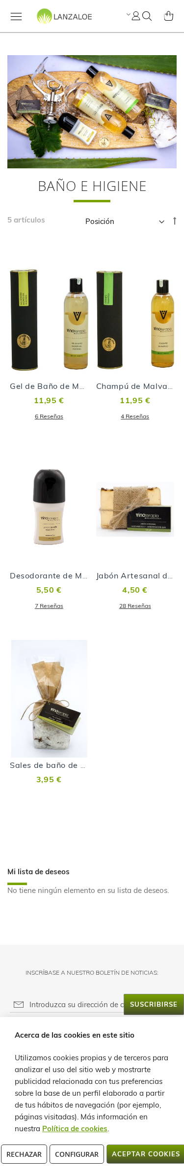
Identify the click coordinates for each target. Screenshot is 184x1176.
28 (135, 605)
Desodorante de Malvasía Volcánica (81, 575)
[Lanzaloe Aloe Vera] (49, 25)
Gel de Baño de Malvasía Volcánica (79, 386)
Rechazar (24, 1154)
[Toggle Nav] (16, 16)
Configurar (77, 1154)
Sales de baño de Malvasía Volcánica (83, 765)
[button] (127, 14)
